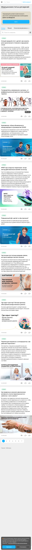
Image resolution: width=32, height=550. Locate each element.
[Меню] (1, 2)
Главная (3, 448)
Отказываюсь (23, 547)
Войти (16, 22)
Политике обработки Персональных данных (18, 543)
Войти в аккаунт (27, 2)
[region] (16, 28)
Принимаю (9, 547)
